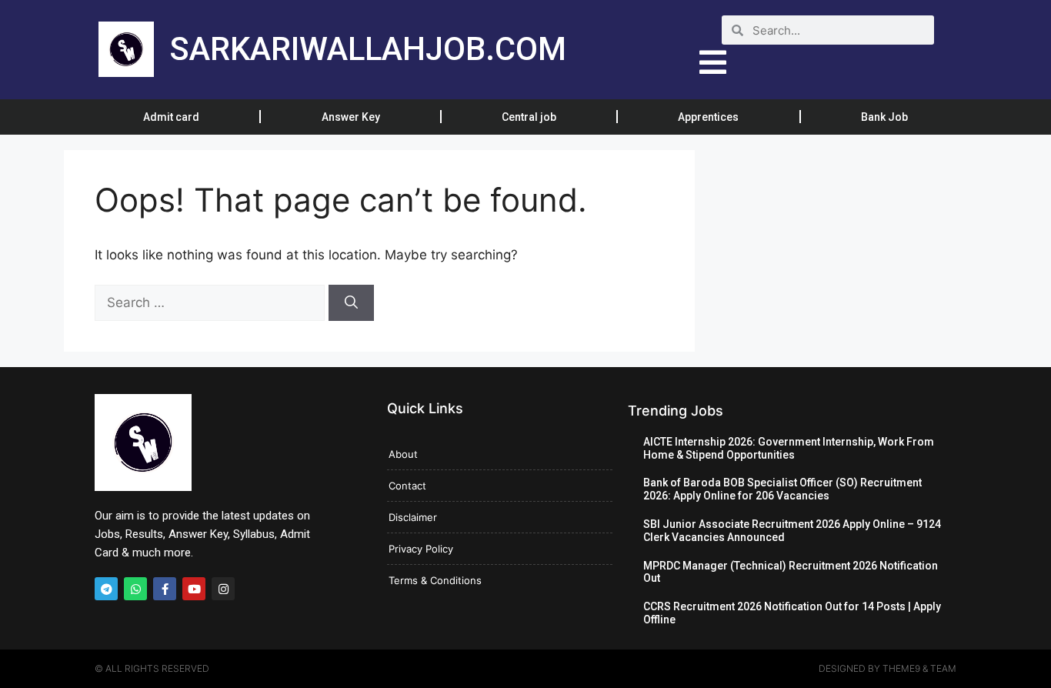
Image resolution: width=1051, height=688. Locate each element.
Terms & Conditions (435, 580)
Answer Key (351, 117)
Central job (529, 117)
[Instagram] (223, 588)
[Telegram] (106, 588)
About (403, 454)
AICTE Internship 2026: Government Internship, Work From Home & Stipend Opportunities (788, 448)
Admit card (171, 117)
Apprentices (708, 117)
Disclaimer (413, 517)
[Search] (351, 303)
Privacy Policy (421, 549)
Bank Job (884, 117)
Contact (407, 485)
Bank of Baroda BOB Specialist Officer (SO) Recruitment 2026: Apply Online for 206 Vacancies (782, 489)
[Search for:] (212, 302)
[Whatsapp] (135, 588)
